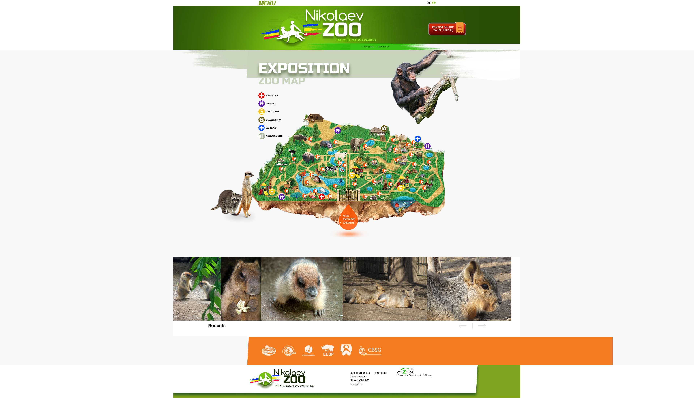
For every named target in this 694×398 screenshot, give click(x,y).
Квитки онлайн (447, 29)
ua (428, 3)
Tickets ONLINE (360, 380)
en (434, 3)
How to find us (359, 376)
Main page (369, 47)
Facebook (380, 372)
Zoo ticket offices (360, 372)
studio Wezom (425, 375)
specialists (356, 384)
